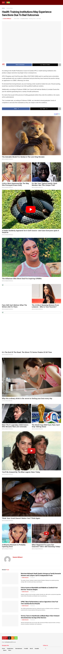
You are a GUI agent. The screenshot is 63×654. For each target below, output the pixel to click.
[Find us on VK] (49, 648)
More (9, 650)
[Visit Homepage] (6, 2)
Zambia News (9, 8)
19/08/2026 (32, 605)
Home (3, 8)
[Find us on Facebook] (43, 648)
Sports (4, 650)
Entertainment (18, 648)
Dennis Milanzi (7, 18)
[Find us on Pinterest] (47, 648)
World (31, 648)
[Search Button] (60, 2)
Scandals (37, 648)
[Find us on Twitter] (45, 648)
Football (26, 648)
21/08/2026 (32, 577)
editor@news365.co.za (10, 642)
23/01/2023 (16, 18)
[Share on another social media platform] (59, 64)
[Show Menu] (57, 2)
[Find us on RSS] (51, 648)
